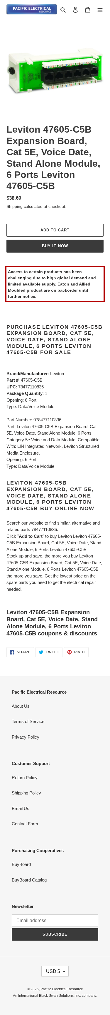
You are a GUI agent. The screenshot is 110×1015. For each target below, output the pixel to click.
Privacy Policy (25, 736)
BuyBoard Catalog (29, 879)
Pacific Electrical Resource (61, 989)
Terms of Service (28, 721)
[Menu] (100, 9)
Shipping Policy (26, 792)
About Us (21, 706)
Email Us (20, 808)
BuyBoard (21, 864)
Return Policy (25, 777)
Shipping (14, 206)
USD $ (53, 971)
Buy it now (55, 246)
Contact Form (25, 823)
